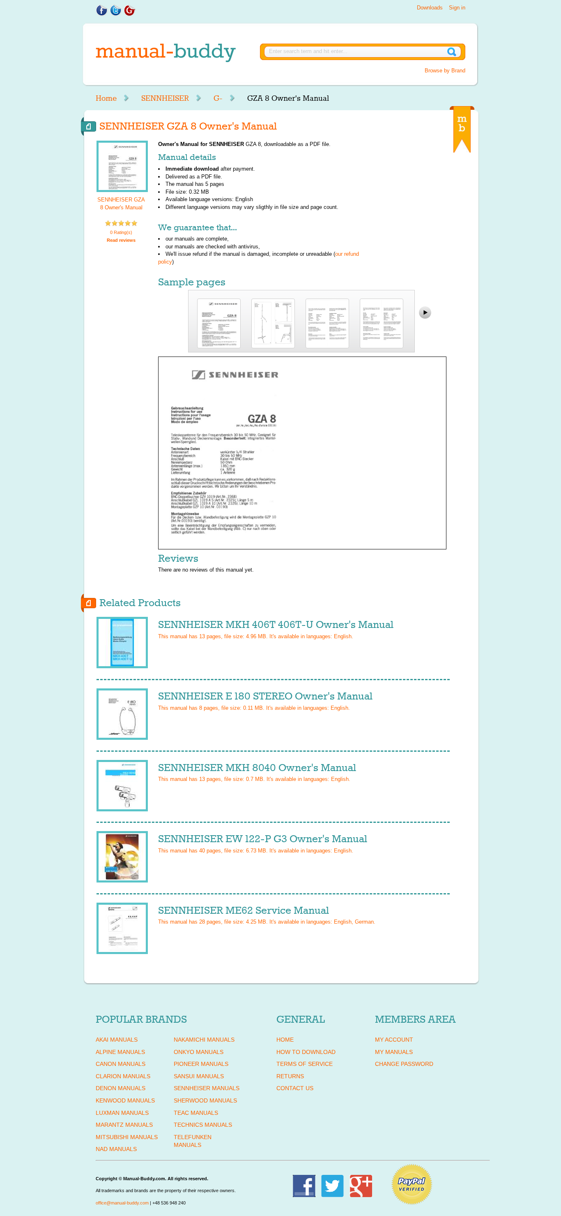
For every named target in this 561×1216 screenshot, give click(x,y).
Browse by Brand (445, 70)
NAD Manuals (116, 1149)
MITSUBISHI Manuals (127, 1137)
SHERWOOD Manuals (205, 1100)
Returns (290, 1076)
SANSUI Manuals (199, 1076)
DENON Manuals (120, 1088)
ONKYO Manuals (198, 1052)
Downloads (430, 8)
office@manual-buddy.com (122, 1202)
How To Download (306, 1052)
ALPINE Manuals (120, 1052)
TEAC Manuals (196, 1112)
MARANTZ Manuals (124, 1124)
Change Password (404, 1064)
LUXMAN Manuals (122, 1112)
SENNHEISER (165, 98)
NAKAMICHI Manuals (204, 1039)
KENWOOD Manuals (125, 1100)
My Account (394, 1039)
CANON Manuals (120, 1064)
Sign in (457, 8)
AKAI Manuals (117, 1039)
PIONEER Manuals (201, 1064)
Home (106, 98)
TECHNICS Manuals (203, 1124)
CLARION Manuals (123, 1076)
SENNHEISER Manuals (206, 1088)
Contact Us (294, 1088)
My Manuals (394, 1052)
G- (218, 98)
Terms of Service (304, 1064)
